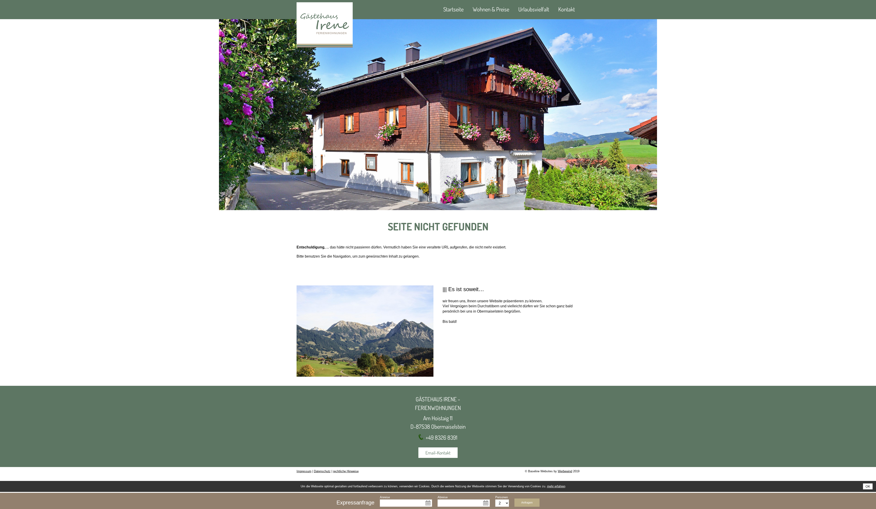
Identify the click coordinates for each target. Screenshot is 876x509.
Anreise (385, 497)
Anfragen (527, 502)
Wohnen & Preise (491, 9)
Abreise (443, 497)
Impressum (304, 471)
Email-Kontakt (438, 453)
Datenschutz (322, 471)
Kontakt (566, 9)
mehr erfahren (556, 486)
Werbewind (565, 471)
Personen (501, 497)
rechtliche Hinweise (346, 471)
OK (868, 486)
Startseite (453, 9)
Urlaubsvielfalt (533, 9)
